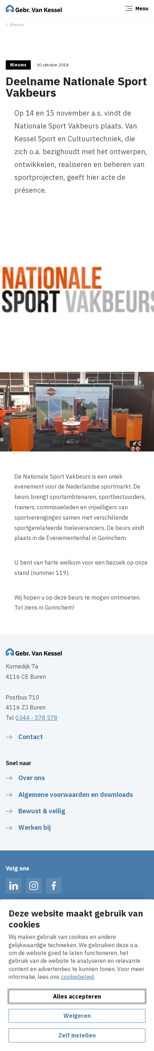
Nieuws (17, 24)
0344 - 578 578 (36, 717)
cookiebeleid (77, 976)
